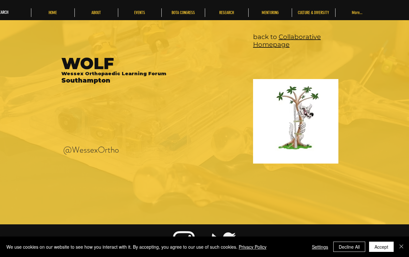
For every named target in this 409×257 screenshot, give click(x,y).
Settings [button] (320, 247)
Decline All (349, 247)
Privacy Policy (252, 247)
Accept (381, 247)
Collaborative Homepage (287, 40)
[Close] (401, 247)
